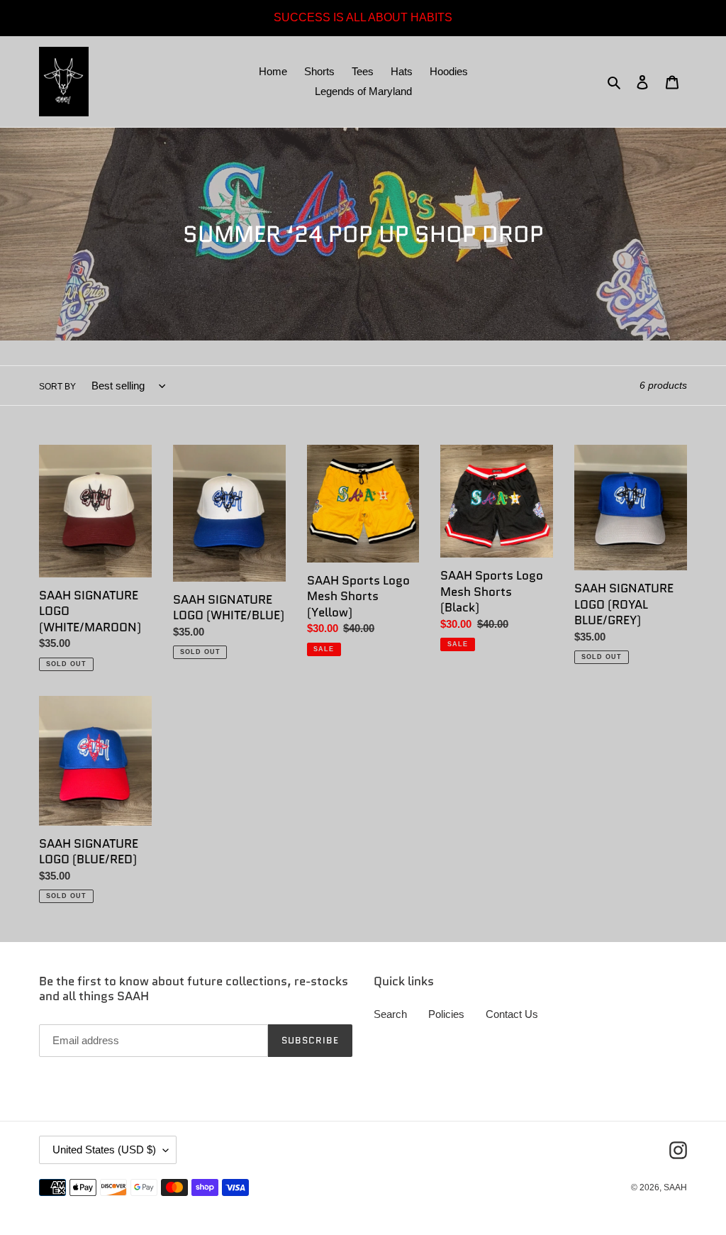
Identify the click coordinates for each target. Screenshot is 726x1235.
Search (390, 1014)
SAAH (675, 1187)
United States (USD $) (104, 1149)
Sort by (57, 387)
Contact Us (512, 1014)
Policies (446, 1014)
